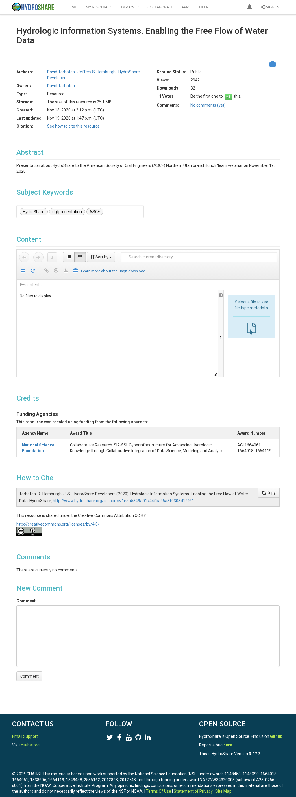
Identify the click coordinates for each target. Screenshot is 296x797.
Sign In (272, 7)
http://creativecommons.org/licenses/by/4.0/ (57, 524)
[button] (250, 7)
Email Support (25, 736)
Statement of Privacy (193, 791)
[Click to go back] (24, 257)
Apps (186, 7)
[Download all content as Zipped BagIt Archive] (75, 271)
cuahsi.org (30, 745)
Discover (130, 7)
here (227, 745)
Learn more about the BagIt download (113, 271)
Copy (271, 492)
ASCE (95, 211)
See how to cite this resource (73, 126)
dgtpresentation (67, 211)
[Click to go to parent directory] (52, 257)
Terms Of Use (158, 791)
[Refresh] (33, 271)
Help (203, 7)
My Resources (99, 7)
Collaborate (160, 7)
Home (71, 7)
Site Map (223, 791)
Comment (26, 601)
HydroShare (34, 211)
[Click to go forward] (38, 257)
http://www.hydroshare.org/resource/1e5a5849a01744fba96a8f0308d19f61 (123, 500)
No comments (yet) (208, 105)
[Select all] (23, 271)
